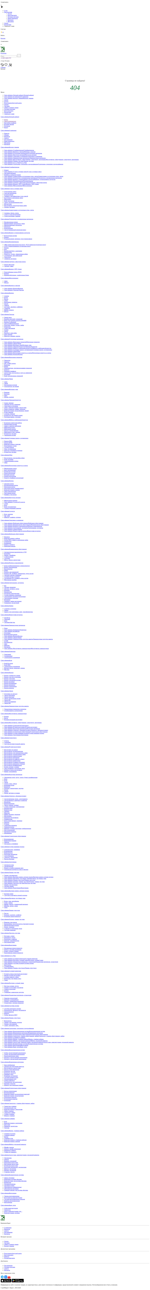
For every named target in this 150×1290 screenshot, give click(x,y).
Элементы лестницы (10, 258)
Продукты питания (30, 155)
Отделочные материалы (35, 153)
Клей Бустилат (8, 663)
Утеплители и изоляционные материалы (50, 178)
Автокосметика (8, 866)
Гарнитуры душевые (10, 1106)
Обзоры (6, 135)
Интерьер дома (27, 345)
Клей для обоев (8, 459)
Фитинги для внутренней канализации (15, 1057)
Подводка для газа (9, 1071)
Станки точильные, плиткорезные (14, 806)
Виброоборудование (10, 840)
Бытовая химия (8, 894)
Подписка (7, 126)
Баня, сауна (23, 1047)
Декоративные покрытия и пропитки (15, 709)
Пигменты (7, 647)
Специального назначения (12, 657)
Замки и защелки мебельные (12, 426)
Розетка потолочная (10, 476)
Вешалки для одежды (10, 922)
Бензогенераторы (9, 803)
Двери (19, 343)
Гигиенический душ (10, 1108)
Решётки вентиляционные (12, 1201)
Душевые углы (8, 1138)
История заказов (9, 124)
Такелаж (21, 290)
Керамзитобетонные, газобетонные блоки (16, 275)
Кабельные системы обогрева (13, 1179)
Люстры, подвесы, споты (11, 589)
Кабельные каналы (9, 546)
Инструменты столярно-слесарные (14, 762)
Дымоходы (7, 1210)
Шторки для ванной (10, 1170)
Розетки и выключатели (35, 526)
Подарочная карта (9, 1258)
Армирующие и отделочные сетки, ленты (50, 176)
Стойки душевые (9, 1114)
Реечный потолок (9, 474)
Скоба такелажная (9, 328)
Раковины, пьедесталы (11, 1126)
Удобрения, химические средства (14, 992)
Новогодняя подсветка (34, 531)
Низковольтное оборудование (40, 524)
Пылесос (6, 822)
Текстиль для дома (30, 883)
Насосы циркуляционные (11, 1069)
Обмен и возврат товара (11, 107)
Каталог (3, 38)
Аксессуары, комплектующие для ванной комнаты (59, 1042)
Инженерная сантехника (35, 1033)
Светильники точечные (11, 598)
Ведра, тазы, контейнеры (11, 901)
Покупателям (8, 12)
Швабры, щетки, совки (11, 906)
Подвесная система (10, 471)
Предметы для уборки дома (38, 878)
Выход (6, 127)
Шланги (6, 1013)
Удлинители (7, 541)
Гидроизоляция (8, 194)
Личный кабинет (29, 95)
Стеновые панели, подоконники (42, 349)
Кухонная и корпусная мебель (13, 423)
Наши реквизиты (13, 18)
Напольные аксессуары (11, 1162)
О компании (24, 96)
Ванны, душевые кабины (36, 1039)
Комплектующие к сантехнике (13, 1123)
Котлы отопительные (10, 1091)
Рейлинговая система (10, 424)
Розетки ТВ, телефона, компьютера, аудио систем (18, 573)
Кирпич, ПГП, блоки (32, 184)
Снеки (6, 503)
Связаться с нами (9, 114)
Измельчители (8, 852)
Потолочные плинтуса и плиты (41, 353)
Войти (6, 119)
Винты (6, 299)
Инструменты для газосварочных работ (16, 753)
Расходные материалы (33, 728)
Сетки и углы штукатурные (12, 214)
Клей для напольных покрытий (13, 376)
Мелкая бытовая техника (11, 925)
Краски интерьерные (10, 683)
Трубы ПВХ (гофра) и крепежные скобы (16, 540)
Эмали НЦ (7, 700)
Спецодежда (24, 725)
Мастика (6, 669)
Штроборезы (8, 833)
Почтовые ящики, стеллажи (12, 417)
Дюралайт (7, 619)
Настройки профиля (10, 123)
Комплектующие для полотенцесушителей (17, 1094)
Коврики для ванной (10, 1161)
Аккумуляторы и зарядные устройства (15, 800)
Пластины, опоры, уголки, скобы (14, 325)
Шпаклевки (7, 199)
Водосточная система (10, 235)
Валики (6, 716)
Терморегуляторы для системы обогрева (16, 1190)
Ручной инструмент (31, 727)
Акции (6, 23)
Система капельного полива (12, 1008)
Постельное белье (9, 942)
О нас (6, 10)
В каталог (4, 53)
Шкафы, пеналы (9, 1147)
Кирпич (6, 273)
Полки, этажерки (9, 927)
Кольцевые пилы (9, 785)
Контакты (10, 20)
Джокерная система (10, 435)
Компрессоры (8, 810)
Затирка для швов (9, 207)
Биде (5, 1121)
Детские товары (9, 886)
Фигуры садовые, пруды (11, 986)
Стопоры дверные (9, 414)
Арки (5, 382)
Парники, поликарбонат (11, 999)
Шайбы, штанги (9, 310)
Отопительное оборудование (39, 1034)
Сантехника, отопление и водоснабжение (50, 164)
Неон (5, 621)
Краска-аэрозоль (9, 688)
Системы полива (29, 963)
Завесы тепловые (9, 1178)
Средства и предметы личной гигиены (15, 895)
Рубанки (6, 824)
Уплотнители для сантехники (13, 1082)
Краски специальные (10, 686)
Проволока (7, 326)
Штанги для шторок (10, 1169)
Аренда (6, 138)
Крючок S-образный (10, 322)
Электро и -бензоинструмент (39, 730)
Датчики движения (10, 587)
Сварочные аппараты (10, 825)
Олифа (6, 640)
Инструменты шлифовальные (13, 765)
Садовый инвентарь (32, 958)
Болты (6, 297)
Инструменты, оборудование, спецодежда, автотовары (62, 159)
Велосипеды (8, 1021)
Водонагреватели (9, 1092)
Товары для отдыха (30, 968)
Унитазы (6, 1128)
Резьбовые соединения (11, 1076)
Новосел (6, 1256)
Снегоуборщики (9, 856)
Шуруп (6, 311)
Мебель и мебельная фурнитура (41, 348)
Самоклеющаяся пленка (11, 461)
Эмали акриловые (9, 695)
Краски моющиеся (9, 685)
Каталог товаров (28, 98)
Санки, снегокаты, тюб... (11, 1025)
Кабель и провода (9, 544)
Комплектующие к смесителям (13, 1109)
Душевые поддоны (9, 1133)
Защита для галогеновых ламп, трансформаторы (18, 612)
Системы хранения (9, 930)
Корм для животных (10, 506)
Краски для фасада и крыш (12, 675)
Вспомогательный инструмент (13, 719)
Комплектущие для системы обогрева (15, 1181)
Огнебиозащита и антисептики (13, 710)
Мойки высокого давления (12, 814)
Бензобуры (7, 802)
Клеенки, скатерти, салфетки (12, 915)
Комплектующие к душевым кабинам (15, 1140)
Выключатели (8, 569)
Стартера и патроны (10, 608)
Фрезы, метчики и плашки (12, 793)
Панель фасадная (9, 264)
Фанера (6, 248)
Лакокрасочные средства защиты (43, 639)
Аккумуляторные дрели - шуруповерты (16, 799)
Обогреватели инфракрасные (13, 1187)
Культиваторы (8, 851)
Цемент (6, 170)
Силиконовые (8, 656)
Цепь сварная (8, 334)
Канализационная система (37, 1031)
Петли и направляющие (11, 430)
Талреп (6, 330)
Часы (5, 395)
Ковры (6, 366)
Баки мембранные (9, 1065)
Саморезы (7, 308)
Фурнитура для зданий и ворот (13, 415)
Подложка (7, 374)
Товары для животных (10, 875)
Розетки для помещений (11, 572)
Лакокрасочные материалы (38, 158)
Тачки (6, 980)
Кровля (6, 237)
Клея (18, 631)
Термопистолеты (9, 827)
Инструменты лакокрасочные (40, 648)
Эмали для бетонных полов (12, 698)
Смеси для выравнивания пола (13, 202)
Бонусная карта (12, 15)
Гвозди (6, 303)
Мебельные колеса (9, 427)
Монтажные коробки (10, 580)
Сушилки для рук (9, 1172)
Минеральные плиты (10, 468)
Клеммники (7, 543)
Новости (6, 133)
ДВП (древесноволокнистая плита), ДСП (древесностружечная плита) (25, 244)
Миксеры (7, 813)
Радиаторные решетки (10, 1099)
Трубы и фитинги (9, 1080)
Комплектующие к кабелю (12, 538)
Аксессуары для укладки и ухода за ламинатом (18, 373)
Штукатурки (8, 204)
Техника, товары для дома (37, 881)
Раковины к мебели (10, 1150)
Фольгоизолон (8, 228)
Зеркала (6, 1159)
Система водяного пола (11, 1077)
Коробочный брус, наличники (13, 251)
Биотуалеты (7, 965)
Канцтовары (24, 888)
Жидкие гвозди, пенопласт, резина (14, 668)
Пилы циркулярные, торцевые (13, 820)
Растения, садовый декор (35, 960)
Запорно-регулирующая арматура (14, 1066)
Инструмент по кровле (11, 749)
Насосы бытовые (9, 859)
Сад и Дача (23, 162)
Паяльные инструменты (11, 817)
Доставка (7, 106)
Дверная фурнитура (31, 346)
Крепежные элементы (10, 302)
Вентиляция (24, 1045)
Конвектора (7, 1182)
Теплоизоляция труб (10, 1079)
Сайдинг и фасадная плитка (38, 182)
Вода (5, 505)
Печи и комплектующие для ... (13, 1211)
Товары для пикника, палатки (13, 1022)
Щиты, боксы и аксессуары (12, 560)
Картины (7, 394)
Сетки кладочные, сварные (12, 216)
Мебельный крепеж (10, 429)
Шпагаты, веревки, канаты (12, 336)
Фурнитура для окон (10, 433)
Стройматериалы (29, 150)
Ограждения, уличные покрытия (14, 1003)
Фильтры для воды (9, 1083)
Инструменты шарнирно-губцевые (14, 764)
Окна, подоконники (10, 449)
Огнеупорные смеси (10, 191)
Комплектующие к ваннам (12, 1141)
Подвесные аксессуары (11, 1165)
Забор (6, 281)
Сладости (22, 502)
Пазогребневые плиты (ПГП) (13, 272)
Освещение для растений (11, 603)
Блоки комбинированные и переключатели (17, 566)
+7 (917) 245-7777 (6, 58)
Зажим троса (8, 317)
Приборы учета (8, 1074)
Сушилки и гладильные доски (13, 928)
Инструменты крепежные (11, 757)
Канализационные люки (11, 1056)
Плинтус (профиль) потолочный (13, 478)
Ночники (7, 590)
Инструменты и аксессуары (12, 1068)
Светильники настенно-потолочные (15, 596)
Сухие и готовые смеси (34, 171)
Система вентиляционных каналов (14, 1199)
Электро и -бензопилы (11, 857)
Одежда (6, 740)
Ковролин (7, 365)
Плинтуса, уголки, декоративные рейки (16, 254)
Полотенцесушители (10, 1097)
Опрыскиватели (9, 1012)
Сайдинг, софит (8, 266)
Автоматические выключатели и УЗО (15, 552)
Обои (18, 351)
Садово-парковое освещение (12, 595)
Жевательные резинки (10, 500)
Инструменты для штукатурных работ (15, 205)
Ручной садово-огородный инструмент (15, 974)
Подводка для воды (10, 1072)
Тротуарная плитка (9, 493)
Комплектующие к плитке (12, 490)
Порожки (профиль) (10, 371)
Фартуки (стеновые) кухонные (13, 450)
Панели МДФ (8, 442)
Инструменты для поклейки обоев (14, 458)
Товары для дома (29, 161)
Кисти (6, 718)
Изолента (7, 537)
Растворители (8, 642)
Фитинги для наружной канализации (15, 1059)
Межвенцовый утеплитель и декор (14, 223)
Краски (20, 636)
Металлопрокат (27, 185)
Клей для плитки (9, 201)
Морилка (7, 645)
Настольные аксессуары (11, 1164)
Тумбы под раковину (10, 1152)
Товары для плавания (10, 1024)
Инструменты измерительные (13, 756)
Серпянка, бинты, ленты (11, 213)
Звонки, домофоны (9, 555)
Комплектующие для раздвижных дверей (16, 410)
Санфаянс (22, 1037)
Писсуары (7, 1124)
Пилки (6, 790)
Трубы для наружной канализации (14, 1054)
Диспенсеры (8, 1158)
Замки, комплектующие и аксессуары (15, 407)
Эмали (20, 637)
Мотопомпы (7, 816)
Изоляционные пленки (11, 222)
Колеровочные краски (10, 634)
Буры (5, 780)
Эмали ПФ (7, 703)
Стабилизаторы (8, 557)
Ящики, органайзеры (10, 771)
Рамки (6, 570)
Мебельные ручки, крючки (12, 432)
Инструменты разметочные (12, 760)
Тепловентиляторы (9, 1184)
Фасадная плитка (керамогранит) (14, 488)
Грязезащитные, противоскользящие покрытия (18, 368)
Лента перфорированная (11, 323)
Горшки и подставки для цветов (13, 987)
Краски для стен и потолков (12, 677)
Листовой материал (10, 173)
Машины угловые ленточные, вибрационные (17, 828)
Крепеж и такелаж (30, 151)
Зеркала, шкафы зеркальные (12, 1149)
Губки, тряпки (8, 903)
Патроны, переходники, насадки (13, 788)
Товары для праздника (10, 885)
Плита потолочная (9, 473)
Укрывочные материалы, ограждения (47, 962)
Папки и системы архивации (12, 949)
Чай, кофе (7, 515)
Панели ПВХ (8, 441)
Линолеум (7, 360)
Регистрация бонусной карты (13, 103)
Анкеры (6, 296)
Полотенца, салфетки (10, 939)
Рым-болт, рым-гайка (10, 333)
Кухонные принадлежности (12, 916)
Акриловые (7, 654)
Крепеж (20, 288)
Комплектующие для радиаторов (14, 1095)
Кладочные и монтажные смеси (13, 198)
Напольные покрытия (33, 342)
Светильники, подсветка (35, 528)
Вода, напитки (8, 514)
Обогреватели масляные (11, 1188)
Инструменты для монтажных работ (15, 754)
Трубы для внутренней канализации (15, 1053)
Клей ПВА (7, 665)
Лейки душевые (9, 1111)
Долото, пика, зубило (10, 783)
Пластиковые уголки (10, 446)
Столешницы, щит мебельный (13, 255)
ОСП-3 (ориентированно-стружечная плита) (17, 246)
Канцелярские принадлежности (13, 953)
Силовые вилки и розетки (12, 576)
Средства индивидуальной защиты (14, 744)
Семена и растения (9, 989)
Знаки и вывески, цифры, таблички (14, 409)
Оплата (6, 104)
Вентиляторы (8, 1202)
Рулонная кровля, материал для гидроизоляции (18, 239)
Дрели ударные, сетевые (11, 805)
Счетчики (7, 558)
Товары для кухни (29, 880)
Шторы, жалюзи (9, 397)
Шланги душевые (9, 1115)
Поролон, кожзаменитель (11, 940)
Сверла (6, 791)
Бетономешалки (9, 839)
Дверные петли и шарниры (12, 404)
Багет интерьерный (10, 470)
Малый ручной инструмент (12, 975)
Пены (6, 628)
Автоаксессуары (9, 865)
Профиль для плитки (10, 494)
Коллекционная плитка (11, 485)
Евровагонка (8, 252)
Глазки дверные (9, 403)
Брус (5, 249)
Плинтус (6, 369)
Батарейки (7, 553)
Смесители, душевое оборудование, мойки (51, 1036)
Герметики (23, 630)
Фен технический (9, 830)
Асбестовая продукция (11, 1208)
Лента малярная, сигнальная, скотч (14, 768)
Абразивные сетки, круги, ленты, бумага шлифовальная (20, 777)
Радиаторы (7, 1100)
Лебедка (6, 842)
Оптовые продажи (13, 17)
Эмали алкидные (9, 697)
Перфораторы (8, 819)
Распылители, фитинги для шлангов (15, 1010)
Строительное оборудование (39, 731)
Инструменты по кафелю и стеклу (14, 759)
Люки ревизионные (10, 491)
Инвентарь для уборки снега (12, 978)
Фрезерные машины (10, 831)
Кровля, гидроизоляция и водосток (45, 179)
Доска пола (7, 257)
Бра (5, 585)
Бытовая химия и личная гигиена (43, 877)
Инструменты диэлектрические (13, 751)
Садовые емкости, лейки (11, 977)
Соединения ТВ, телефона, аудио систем (16, 578)
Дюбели (6, 305)
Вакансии (7, 136)
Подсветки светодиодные (11, 593)
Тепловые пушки (9, 1185)
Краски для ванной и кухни (12, 680)
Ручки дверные (8, 412)
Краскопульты (8, 808)
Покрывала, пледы (9, 937)
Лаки (5, 644)
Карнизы (6, 392)
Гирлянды (7, 617)
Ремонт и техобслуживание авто (13, 868)
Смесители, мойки (9, 1112)
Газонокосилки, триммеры (12, 849)
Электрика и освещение (35, 156)
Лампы (20, 529)
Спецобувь (7, 742)
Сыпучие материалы (10, 193)
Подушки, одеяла (9, 936)
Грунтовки (7, 633)
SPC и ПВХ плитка (10, 363)
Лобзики (6, 811)
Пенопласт (7, 226)
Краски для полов (9, 678)
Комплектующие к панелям (12, 444)
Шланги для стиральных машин (13, 1085)
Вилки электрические (10, 567)
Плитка (20, 354)
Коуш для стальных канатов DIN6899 (15, 320)
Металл (6, 282)
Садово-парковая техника (36, 733)
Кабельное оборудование (36, 523)
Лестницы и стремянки (11, 843)
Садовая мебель (8, 966)
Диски (6, 782)
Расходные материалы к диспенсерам (15, 1167)
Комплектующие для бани (12, 1213)
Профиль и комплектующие (12, 175)
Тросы (6, 331)
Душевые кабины (9, 1135)
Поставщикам (8, 139)
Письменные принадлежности (13, 948)
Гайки (6, 300)
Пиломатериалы (28, 181)
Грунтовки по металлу (10, 694)
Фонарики (7, 599)
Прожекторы (8, 592)
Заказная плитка (9, 483)
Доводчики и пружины (11, 406)
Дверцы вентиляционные (11, 1196)
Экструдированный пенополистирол (15, 230)
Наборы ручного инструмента (13, 770)
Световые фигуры (9, 622)
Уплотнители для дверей (11, 386)
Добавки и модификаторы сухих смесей (16, 196)
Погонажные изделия (10, 385)
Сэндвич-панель (9, 447)
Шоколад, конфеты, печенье (12, 517)
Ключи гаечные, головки (11, 767)
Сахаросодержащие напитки (12, 508)
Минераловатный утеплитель (13, 225)
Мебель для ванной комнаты (39, 1040)
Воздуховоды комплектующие (13, 1197)
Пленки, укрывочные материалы (14, 1001)
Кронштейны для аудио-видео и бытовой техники (19, 924)
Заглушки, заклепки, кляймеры (13, 307)
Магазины (11, 21)
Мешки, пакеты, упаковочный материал (16, 904)
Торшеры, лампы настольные (13, 601)
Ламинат (6, 362)
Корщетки (7, 787)
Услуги (10, 13)
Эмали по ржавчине (10, 701)
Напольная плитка (9, 487)
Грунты (6, 990)
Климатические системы (35, 1044)
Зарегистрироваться (10, 121)
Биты (5, 779)
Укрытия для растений (11, 998)
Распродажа (7, 24)
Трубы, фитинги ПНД (10, 1015)
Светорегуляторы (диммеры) (12, 575)
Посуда (6, 913)
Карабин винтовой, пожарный (13, 319)
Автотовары (24, 735)
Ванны (6, 1137)
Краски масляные (9, 681)
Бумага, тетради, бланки (11, 951)
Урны (5, 907)
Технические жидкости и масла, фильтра (16, 869)
